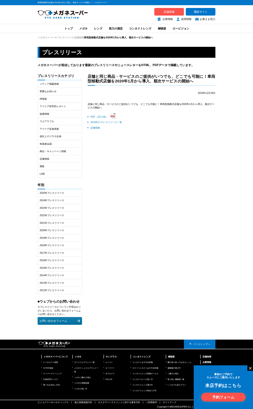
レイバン (109, 362)
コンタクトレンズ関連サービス (145, 374)
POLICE (108, 379)
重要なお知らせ (48, 91)
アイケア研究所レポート (53, 106)
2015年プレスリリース (52, 267)
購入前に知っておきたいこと (180, 362)
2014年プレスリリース (52, 275)
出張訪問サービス (50, 379)
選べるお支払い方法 (51, 385)
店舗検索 (169, 11)
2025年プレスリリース (52, 193)
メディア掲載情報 (49, 84)
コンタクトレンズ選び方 (142, 385)
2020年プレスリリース (52, 230)
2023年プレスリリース (52, 208)
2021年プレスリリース (52, 223)
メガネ (83, 28)
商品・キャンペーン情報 (53, 151)
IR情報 (43, 99)
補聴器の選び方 (174, 368)
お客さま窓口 (207, 19)
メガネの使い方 (80, 389)
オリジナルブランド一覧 (84, 362)
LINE (42, 173)
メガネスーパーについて (56, 356)
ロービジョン (181, 28)
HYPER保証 (48, 368)
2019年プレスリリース (52, 238)
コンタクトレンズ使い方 (142, 379)
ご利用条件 (151, 402)
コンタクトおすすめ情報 (142, 362)
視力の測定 (116, 28)
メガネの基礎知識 (81, 383)
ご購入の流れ (173, 374)
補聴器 (162, 28)
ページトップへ (201, 344)
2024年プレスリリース (52, 200)
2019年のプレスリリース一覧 (106, 122)
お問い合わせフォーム (53, 320)
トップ (68, 28)
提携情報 (44, 114)
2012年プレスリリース (52, 290)
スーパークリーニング (52, 374)
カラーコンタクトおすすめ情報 (145, 368)
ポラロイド (110, 374)
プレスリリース (65, 37)
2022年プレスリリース (52, 215)
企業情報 (167, 19)
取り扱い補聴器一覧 (176, 379)
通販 (42, 166)
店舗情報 (79, 37)
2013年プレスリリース (52, 282)
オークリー (110, 368)
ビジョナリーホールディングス (53, 402)
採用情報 (186, 19)
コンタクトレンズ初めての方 (144, 391)
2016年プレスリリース (52, 260)
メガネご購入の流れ (82, 377)
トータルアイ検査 (50, 362)
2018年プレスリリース (52, 245)
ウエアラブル (47, 121)
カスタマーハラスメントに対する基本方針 (119, 402)
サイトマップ (169, 402)
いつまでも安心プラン (177, 385)
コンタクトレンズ (140, 28)
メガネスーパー (46, 37)
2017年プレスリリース (52, 253)
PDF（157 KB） (99, 116)
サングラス (111, 356)
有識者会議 (46, 144)
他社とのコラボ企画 (50, 136)
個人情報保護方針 (83, 402)
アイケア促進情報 (49, 129)
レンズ (98, 28)
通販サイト (201, 11)
